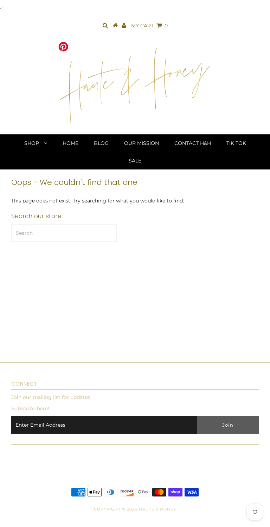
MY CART (149, 25)
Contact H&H (192, 143)
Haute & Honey (157, 509)
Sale (135, 161)
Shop (32, 143)
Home (70, 143)
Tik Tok (236, 143)
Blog (101, 143)
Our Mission (141, 143)
